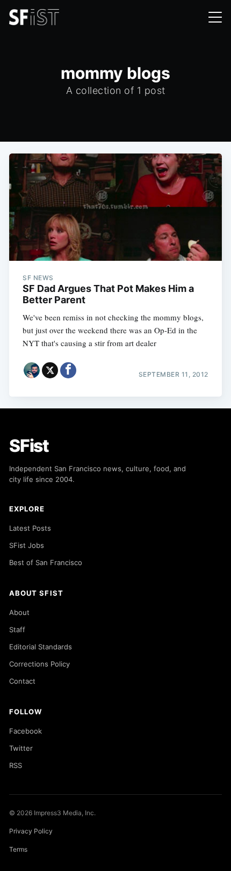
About (19, 612)
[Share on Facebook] (68, 370)
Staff (17, 629)
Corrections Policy (39, 664)
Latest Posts (30, 528)
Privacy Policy (31, 831)
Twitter (21, 748)
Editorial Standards (40, 646)
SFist (29, 445)
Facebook (25, 731)
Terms (18, 849)
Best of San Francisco (45, 562)
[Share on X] (50, 370)
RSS (15, 765)
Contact (22, 681)
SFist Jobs (26, 545)
